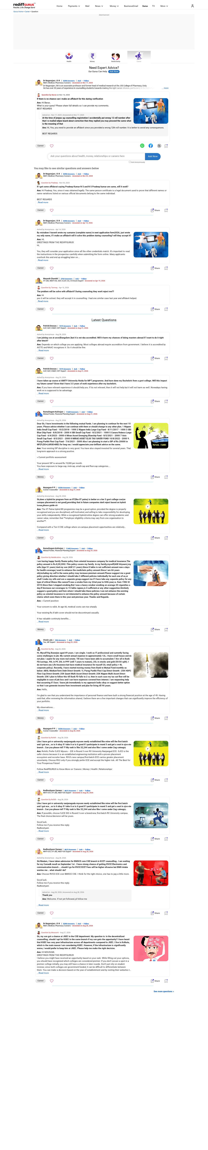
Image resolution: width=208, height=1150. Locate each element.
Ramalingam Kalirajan (53, 412)
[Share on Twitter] (159, 146)
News (97, 6)
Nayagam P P (49, 487)
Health (69, 61)
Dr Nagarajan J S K (51, 80)
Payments (72, 6)
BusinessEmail (131, 6)
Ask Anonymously (138, 162)
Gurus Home (18, 12)
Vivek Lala (47, 640)
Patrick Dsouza (50, 326)
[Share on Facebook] (150, 146)
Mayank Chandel (50, 278)
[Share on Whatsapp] (142, 146)
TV (153, 6)
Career (27, 12)
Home (59, 6)
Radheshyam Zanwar (52, 790)
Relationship (115, 61)
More (162, 6)
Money (113, 6)
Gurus (145, 6)
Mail (87, 6)
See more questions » (164, 991)
